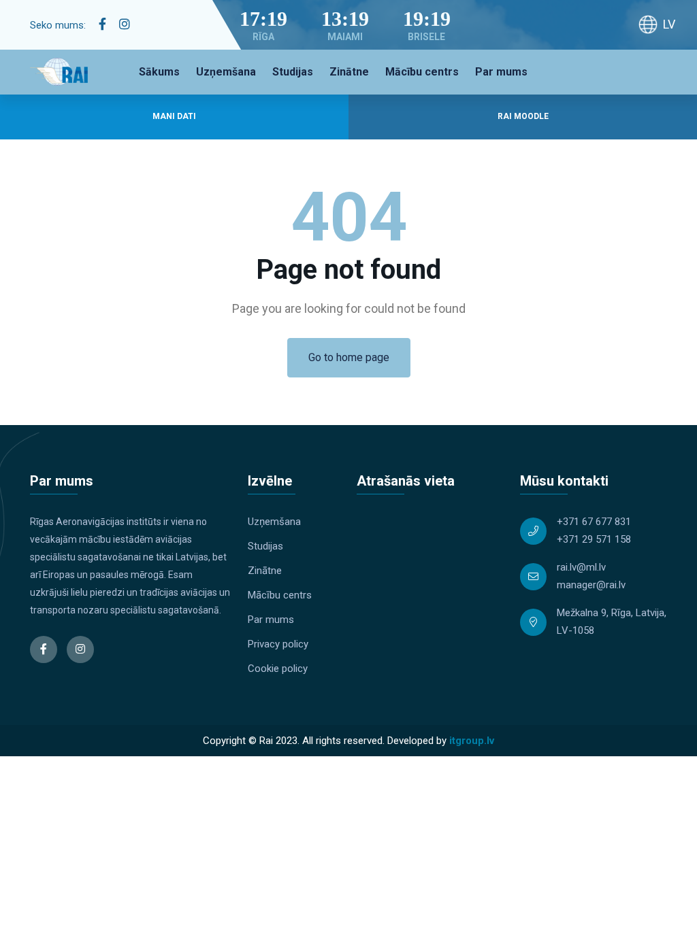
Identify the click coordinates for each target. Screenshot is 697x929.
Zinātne (349, 71)
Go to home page (348, 357)
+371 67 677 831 (594, 522)
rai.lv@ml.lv (581, 567)
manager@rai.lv (591, 585)
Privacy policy (278, 644)
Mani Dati (174, 116)
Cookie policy (278, 668)
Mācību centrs (422, 71)
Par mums (501, 71)
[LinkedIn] (124, 24)
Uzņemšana (226, 71)
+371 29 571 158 (594, 539)
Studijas (292, 71)
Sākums (159, 71)
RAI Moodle (523, 116)
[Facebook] (102, 24)
